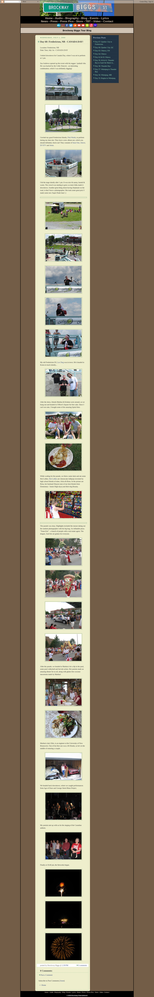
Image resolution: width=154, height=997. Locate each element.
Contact (108, 21)
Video (97, 21)
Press (54, 21)
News (44, 21)
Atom (62, 981)
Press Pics (67, 21)
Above (82, 143)
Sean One (75, 143)
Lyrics (105, 18)
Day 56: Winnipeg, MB (103, 75)
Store (79, 21)
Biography (72, 18)
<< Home (42, 985)
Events (94, 18)
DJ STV (43, 145)
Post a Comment (46, 975)
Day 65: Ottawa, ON (102, 51)
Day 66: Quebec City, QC (104, 47)
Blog (84, 18)
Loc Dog (60, 362)
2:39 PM (65, 965)
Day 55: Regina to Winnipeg (105, 78)
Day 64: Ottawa (100, 54)
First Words (72, 137)
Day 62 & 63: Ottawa (102, 57)
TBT (88, 21)
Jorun (52, 145)
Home (49, 18)
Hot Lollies (53, 479)
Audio (59, 18)
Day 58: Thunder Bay (103, 66)
